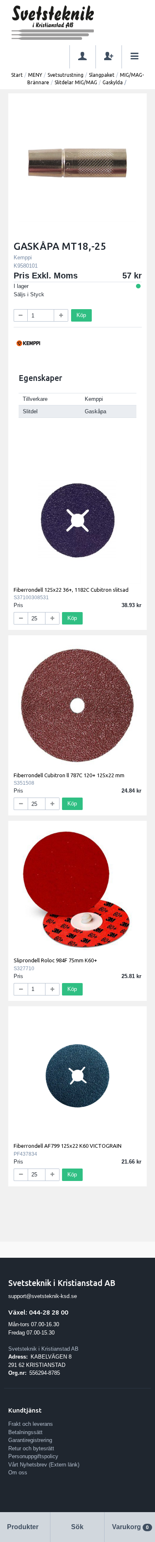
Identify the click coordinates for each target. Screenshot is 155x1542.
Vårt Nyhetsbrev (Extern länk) (43, 1464)
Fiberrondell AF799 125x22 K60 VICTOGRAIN (68, 1146)
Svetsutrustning (65, 75)
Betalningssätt (25, 1432)
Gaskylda (113, 82)
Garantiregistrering (30, 1440)
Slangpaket (101, 75)
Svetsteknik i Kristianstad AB (43, 1349)
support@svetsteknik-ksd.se (42, 1296)
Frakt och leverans (30, 1424)
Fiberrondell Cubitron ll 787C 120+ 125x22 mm (69, 775)
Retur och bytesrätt (31, 1448)
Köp (81, 315)
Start (17, 75)
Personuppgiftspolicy (33, 1456)
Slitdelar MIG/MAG (76, 82)
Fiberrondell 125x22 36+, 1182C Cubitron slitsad (71, 590)
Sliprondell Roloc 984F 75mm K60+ (55, 960)
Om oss (17, 1472)
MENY (35, 75)
